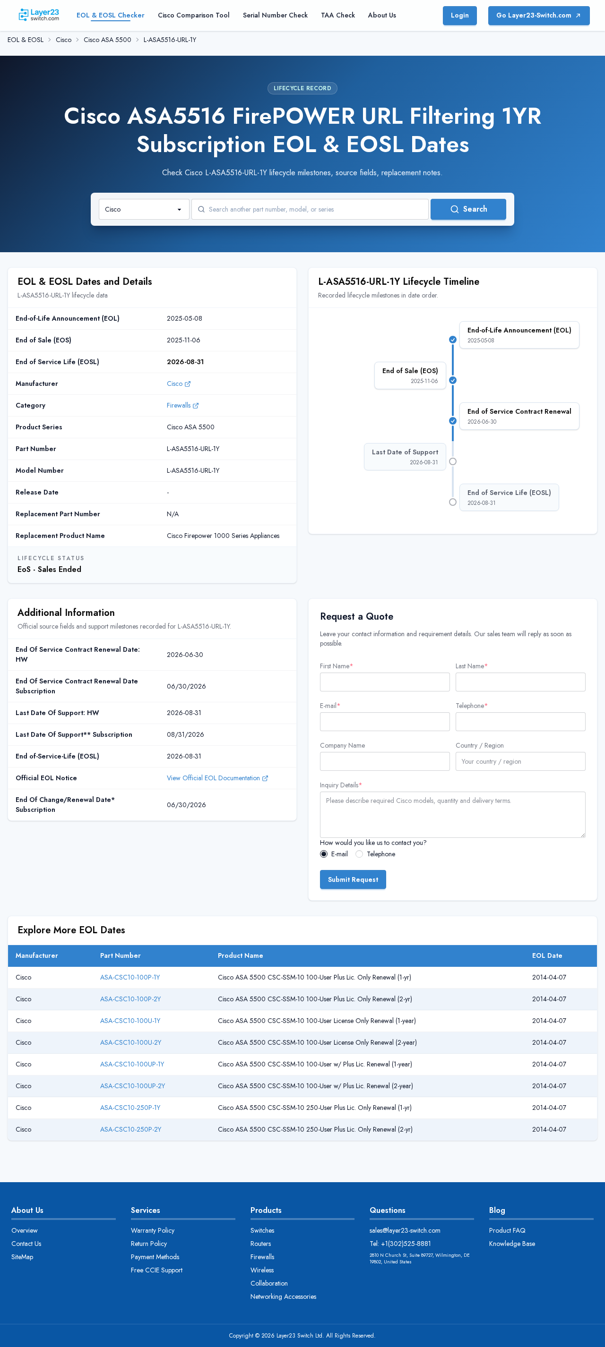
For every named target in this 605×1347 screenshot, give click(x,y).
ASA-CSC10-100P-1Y (130, 977)
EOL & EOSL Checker (111, 15)
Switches (262, 1230)
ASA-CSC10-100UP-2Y (132, 1086)
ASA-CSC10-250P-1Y (130, 1107)
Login (460, 15)
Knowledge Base (512, 1243)
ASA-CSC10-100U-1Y (130, 1020)
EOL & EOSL (25, 39)
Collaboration (269, 1283)
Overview (24, 1230)
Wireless (262, 1270)
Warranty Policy (152, 1230)
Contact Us (26, 1243)
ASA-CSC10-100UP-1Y (132, 1064)
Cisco (63, 39)
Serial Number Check (275, 15)
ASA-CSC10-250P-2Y (130, 1129)
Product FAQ (507, 1230)
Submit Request (353, 879)
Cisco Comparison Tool (194, 15)
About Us (382, 15)
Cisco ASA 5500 (107, 39)
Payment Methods (155, 1257)
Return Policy (149, 1243)
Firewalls (178, 405)
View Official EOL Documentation (213, 778)
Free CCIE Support (156, 1270)
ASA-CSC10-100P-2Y (130, 999)
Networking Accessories (283, 1296)
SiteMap (22, 1257)
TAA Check (338, 15)
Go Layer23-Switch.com (533, 15)
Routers (261, 1243)
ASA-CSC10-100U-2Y (130, 1042)
